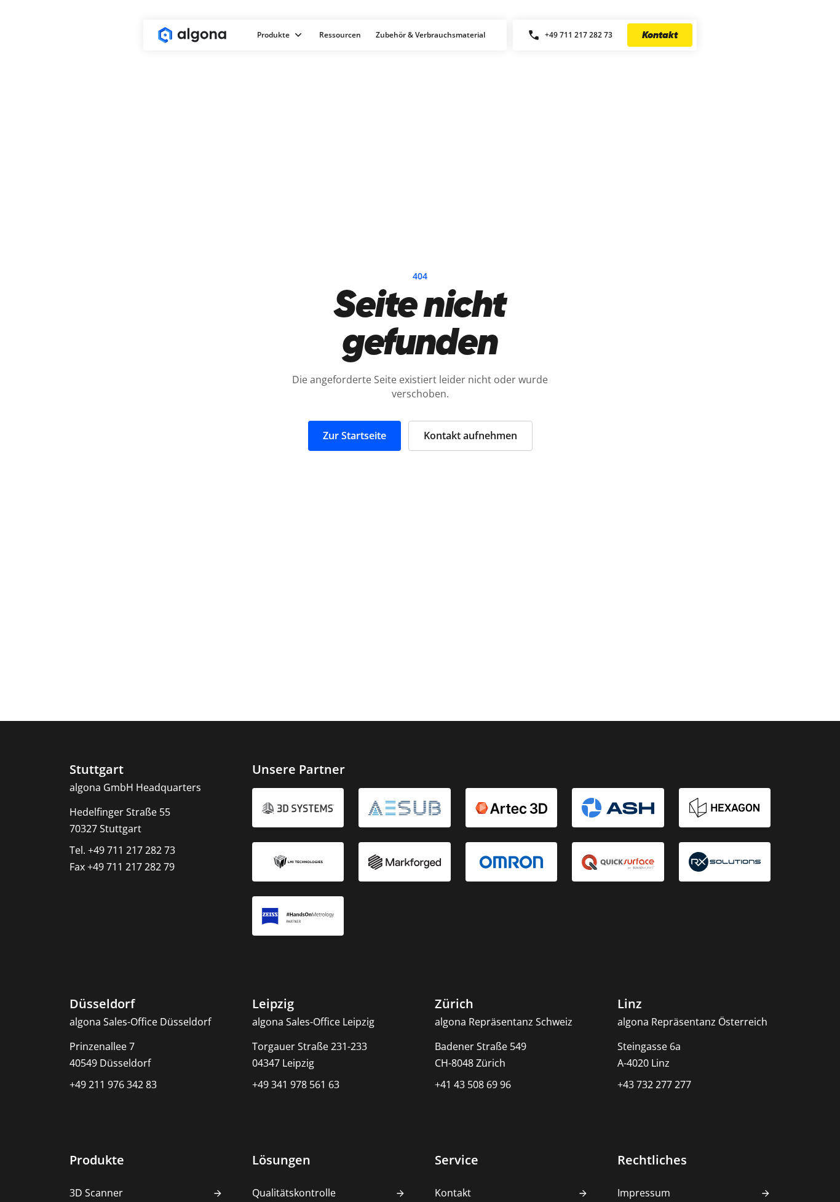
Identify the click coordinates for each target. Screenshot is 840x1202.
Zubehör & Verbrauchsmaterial (430, 35)
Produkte (273, 35)
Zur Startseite (354, 435)
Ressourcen (340, 35)
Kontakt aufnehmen (470, 435)
